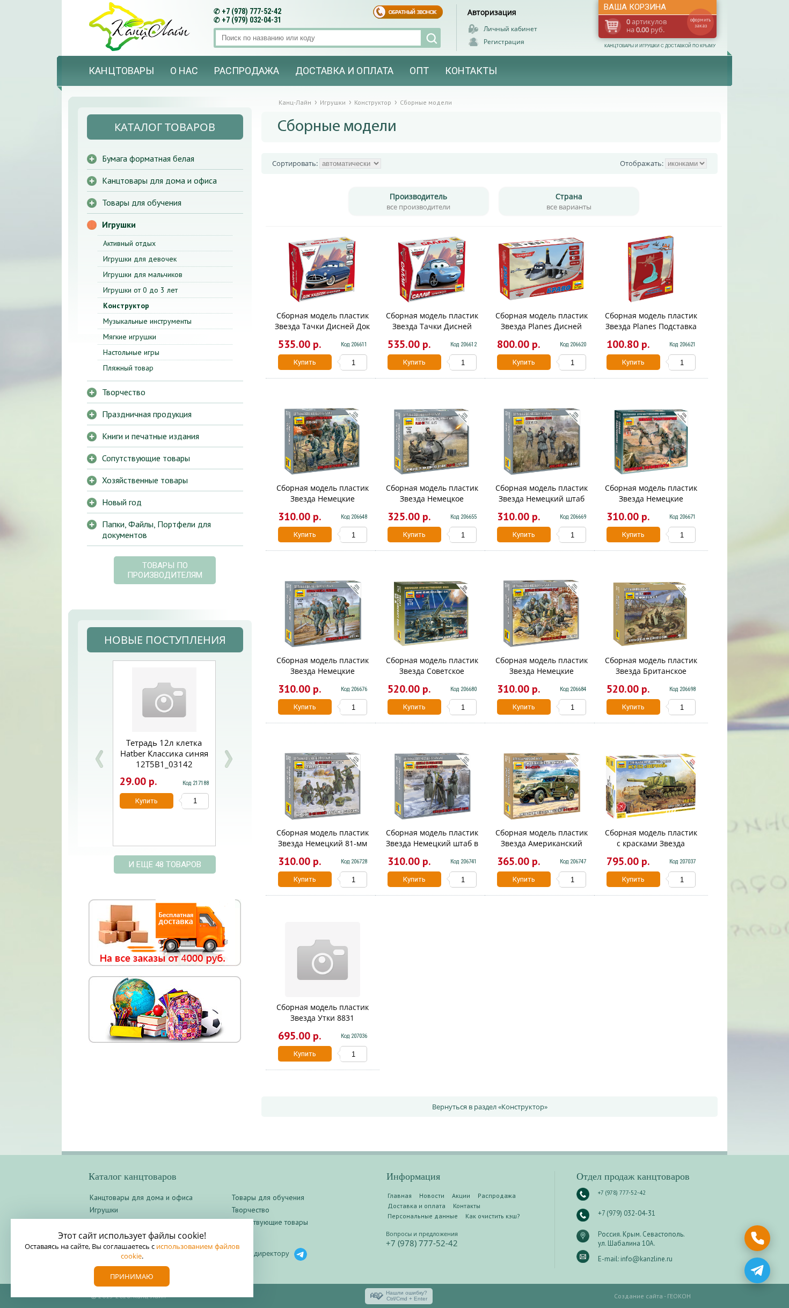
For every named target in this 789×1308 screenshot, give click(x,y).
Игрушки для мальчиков (142, 274)
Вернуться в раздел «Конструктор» (489, 1106)
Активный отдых (129, 243)
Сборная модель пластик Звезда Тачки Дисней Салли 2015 (432, 326)
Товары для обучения (141, 202)
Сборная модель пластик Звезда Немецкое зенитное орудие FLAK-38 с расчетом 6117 (432, 504)
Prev (99, 759)
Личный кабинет (510, 28)
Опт (419, 70)
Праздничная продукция (147, 414)
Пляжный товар (128, 368)
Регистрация (504, 41)
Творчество (123, 392)
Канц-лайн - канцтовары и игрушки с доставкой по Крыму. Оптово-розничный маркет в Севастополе (140, 26)
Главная (400, 1195)
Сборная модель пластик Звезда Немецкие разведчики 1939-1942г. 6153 (541, 676)
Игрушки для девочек (140, 259)
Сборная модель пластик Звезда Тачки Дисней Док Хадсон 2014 (322, 326)
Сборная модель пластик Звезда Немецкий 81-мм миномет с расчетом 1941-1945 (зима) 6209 (322, 848)
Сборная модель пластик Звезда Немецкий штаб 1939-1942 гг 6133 (541, 498)
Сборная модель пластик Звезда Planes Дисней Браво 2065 (541, 326)
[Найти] (431, 38)
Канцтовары (121, 70)
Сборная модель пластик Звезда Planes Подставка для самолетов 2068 (651, 326)
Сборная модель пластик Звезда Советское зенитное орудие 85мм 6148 (432, 676)
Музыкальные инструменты (147, 321)
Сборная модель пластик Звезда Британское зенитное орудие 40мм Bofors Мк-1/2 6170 (651, 676)
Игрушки (119, 224)
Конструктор (126, 305)
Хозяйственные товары (145, 480)
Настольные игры (131, 352)
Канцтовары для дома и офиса (159, 180)
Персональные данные (423, 1216)
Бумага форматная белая (148, 158)
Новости (431, 1195)
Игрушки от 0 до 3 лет (140, 290)
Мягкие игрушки (129, 336)
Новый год (122, 502)
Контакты (471, 70)
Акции (461, 1195)
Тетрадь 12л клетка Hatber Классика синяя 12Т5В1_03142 (164, 753)
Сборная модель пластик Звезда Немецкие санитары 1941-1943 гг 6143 (322, 676)
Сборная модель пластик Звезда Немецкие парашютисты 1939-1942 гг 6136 (651, 504)
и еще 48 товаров (164, 864)
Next (228, 759)
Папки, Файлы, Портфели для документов (156, 529)
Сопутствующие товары (146, 458)
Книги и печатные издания (150, 436)
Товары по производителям (164, 570)
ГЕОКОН (679, 1296)
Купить (305, 362)
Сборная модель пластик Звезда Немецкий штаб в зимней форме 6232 (432, 843)
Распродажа (246, 70)
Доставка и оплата (344, 70)
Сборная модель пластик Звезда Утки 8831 (322, 1012)
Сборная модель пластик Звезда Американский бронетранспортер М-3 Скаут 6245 (541, 848)
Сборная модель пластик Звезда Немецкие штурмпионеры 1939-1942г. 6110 (322, 504)
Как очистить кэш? (492, 1216)
